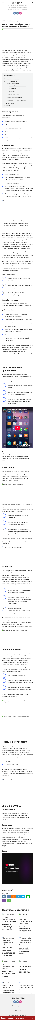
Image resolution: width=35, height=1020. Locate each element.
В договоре (12, 88)
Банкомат (12, 91)
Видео (8, 105)
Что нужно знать (11, 81)
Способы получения (12, 83)
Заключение (10, 103)
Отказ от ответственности (17, 1015)
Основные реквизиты (13, 79)
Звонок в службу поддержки (17, 100)
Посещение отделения (15, 97)
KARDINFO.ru (17, 3)
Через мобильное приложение (17, 85)
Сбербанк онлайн (14, 94)
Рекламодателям (17, 1006)
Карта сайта (17, 1010)
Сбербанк (12, 21)
